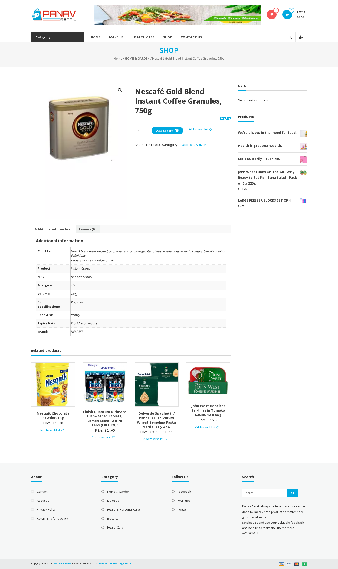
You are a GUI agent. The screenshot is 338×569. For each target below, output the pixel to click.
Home (95, 37)
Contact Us (191, 37)
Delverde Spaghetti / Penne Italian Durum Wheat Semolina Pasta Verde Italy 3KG (156, 420)
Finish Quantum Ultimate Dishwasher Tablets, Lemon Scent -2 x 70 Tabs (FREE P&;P (104, 418)
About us (43, 500)
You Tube (184, 500)
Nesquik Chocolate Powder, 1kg (53, 415)
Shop (167, 37)
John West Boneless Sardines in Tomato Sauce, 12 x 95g (208, 410)
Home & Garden (118, 491)
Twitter (182, 509)
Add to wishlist (198, 129)
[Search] (292, 493)
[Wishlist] (271, 14)
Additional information (53, 229)
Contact (42, 491)
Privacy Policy (46, 509)
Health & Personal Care (123, 509)
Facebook (184, 491)
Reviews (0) (87, 229)
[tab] (53, 229)
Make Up (116, 37)
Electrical (113, 518)
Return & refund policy (52, 518)
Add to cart (164, 131)
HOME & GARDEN (137, 58)
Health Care (143, 37)
